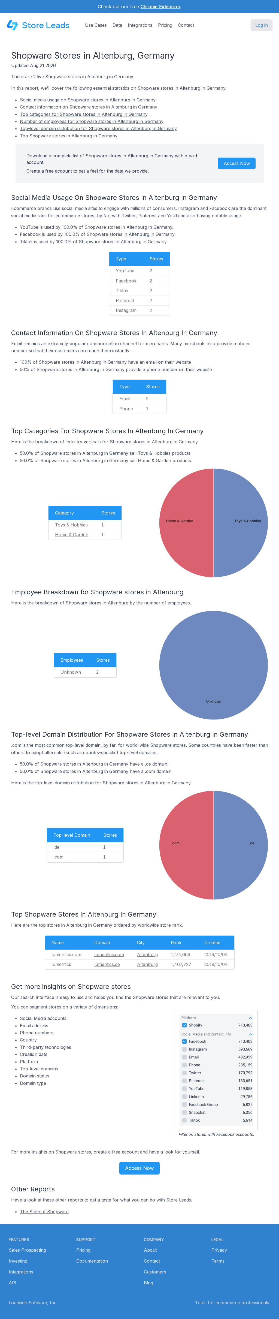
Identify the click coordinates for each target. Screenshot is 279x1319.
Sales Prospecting (27, 1250)
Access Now (237, 163)
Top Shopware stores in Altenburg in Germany (68, 135)
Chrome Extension (160, 6)
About (150, 1250)
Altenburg (147, 954)
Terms (218, 1261)
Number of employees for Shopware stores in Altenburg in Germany (91, 121)
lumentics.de (107, 964)
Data (117, 25)
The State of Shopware (44, 1211)
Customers (155, 1272)
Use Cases (96, 25)
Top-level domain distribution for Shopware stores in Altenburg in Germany (98, 128)
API (12, 1282)
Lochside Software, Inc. (33, 1302)
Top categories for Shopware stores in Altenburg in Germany (84, 114)
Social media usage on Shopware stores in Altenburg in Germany (88, 100)
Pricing (165, 25)
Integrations (140, 25)
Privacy (219, 1250)
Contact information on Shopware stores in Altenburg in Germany (88, 107)
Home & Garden (71, 534)
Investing (18, 1261)
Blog (148, 1282)
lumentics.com (109, 954)
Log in (261, 25)
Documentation (92, 1261)
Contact (186, 25)
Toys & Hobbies (71, 525)
